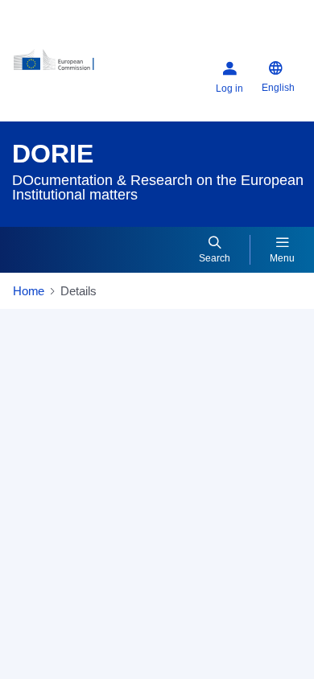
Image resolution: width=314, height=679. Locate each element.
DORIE (52, 153)
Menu (282, 258)
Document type (64, 538)
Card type (51, 421)
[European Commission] (63, 65)
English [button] (278, 87)
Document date (65, 591)
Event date (53, 643)
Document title (62, 468)
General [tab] (44, 384)
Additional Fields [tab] (135, 384)
